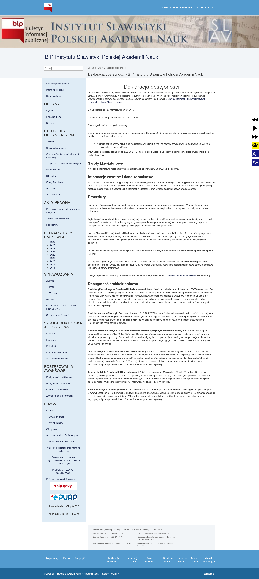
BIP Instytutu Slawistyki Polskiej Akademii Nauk (101, 56)
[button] (255, 120)
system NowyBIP (110, 573)
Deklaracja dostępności (115, 67)
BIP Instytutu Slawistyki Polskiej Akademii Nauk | (77, 573)
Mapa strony (206, 7)
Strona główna (94, 67)
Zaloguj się (209, 573)
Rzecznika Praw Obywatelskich (180, 275)
